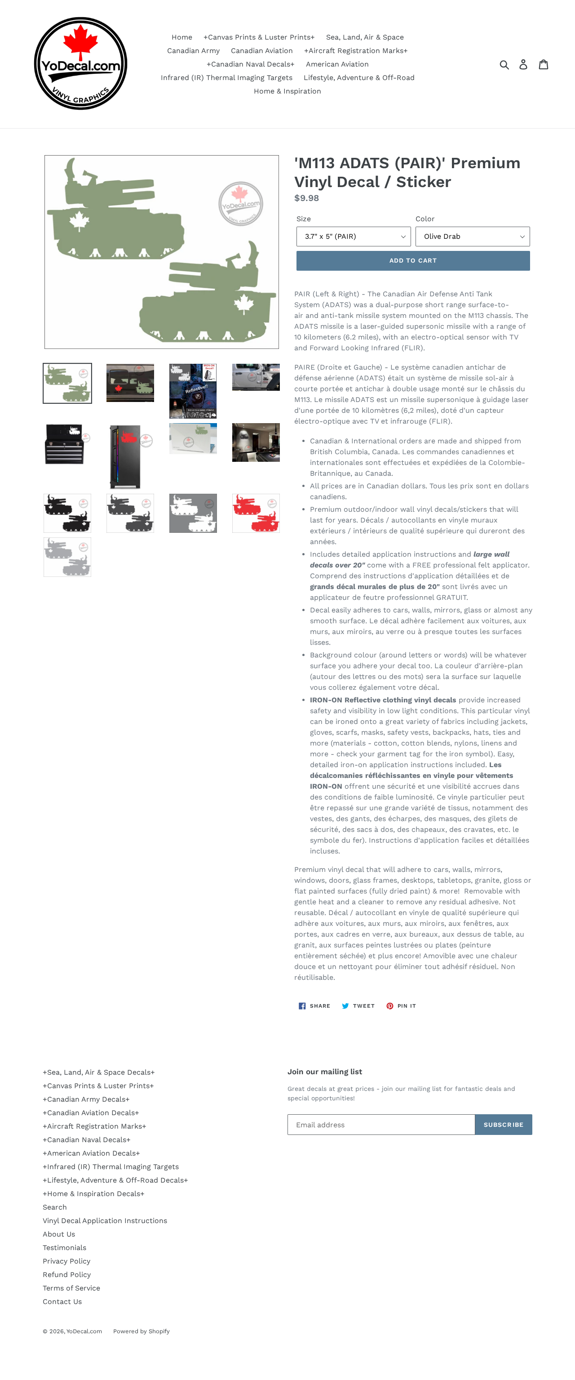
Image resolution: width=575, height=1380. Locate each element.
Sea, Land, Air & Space (365, 37)
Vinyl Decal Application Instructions (105, 1220)
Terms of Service (71, 1288)
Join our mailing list (325, 1071)
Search (55, 1207)
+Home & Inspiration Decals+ (94, 1193)
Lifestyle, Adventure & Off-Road (359, 77)
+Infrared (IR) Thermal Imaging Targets (111, 1166)
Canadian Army (193, 50)
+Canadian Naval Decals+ (251, 64)
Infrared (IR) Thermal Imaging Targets (226, 77)
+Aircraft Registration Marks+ (356, 50)
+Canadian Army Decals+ (86, 1099)
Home (182, 37)
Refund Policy (67, 1274)
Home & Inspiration (287, 91)
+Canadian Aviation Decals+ (91, 1112)
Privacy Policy (66, 1261)
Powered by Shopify (141, 1331)
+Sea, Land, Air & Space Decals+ (99, 1072)
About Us (59, 1234)
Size (303, 218)
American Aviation (337, 64)
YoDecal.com (84, 1331)
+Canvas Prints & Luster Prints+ (259, 37)
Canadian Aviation (262, 50)
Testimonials (64, 1247)
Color (425, 218)
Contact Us (62, 1301)
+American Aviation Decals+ (91, 1153)
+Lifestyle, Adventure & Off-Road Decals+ (115, 1180)
